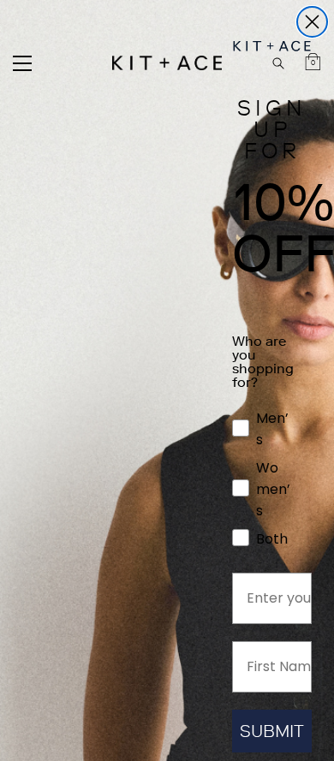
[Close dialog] (312, 22)
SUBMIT (272, 731)
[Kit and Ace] (167, 63)
